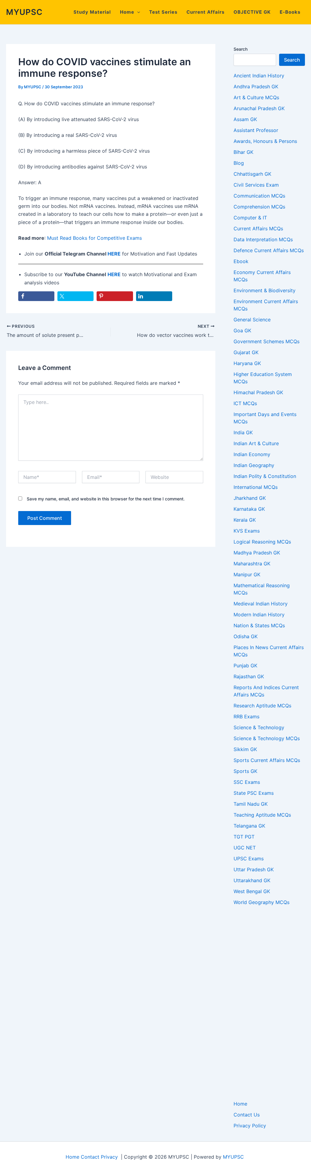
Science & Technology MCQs (267, 738)
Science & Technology (259, 727)
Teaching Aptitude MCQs (262, 815)
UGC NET (245, 848)
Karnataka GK (249, 509)
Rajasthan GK (249, 676)
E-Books (290, 12)
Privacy (109, 1157)
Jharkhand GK (250, 498)
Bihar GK (243, 152)
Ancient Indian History (259, 76)
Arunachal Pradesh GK (259, 108)
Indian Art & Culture (256, 443)
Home (127, 12)
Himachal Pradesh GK (258, 392)
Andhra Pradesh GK (256, 86)
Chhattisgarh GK (252, 174)
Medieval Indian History (261, 604)
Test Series (163, 12)
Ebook (241, 261)
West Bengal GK (252, 891)
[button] (137, 12)
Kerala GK (245, 520)
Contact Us (247, 1115)
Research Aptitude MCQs (262, 706)
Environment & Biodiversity (265, 290)
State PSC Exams (254, 793)
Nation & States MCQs (259, 625)
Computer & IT (250, 218)
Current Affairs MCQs (258, 228)
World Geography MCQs (261, 902)
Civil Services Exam (256, 185)
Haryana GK (247, 363)
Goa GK (242, 330)
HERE (114, 254)
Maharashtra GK (252, 564)
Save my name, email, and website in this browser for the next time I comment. (106, 498)
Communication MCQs (259, 196)
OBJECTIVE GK (252, 12)
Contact (90, 1157)
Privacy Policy (250, 1126)
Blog (239, 163)
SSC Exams (247, 782)
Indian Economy (252, 454)
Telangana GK (249, 826)
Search (241, 49)
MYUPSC (24, 12)
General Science (252, 320)
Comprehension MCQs (259, 207)
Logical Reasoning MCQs (262, 542)
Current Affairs (205, 12)
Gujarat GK (246, 352)
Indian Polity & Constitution (265, 476)
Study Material (92, 12)
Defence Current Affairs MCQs (269, 250)
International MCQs (256, 487)
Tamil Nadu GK (251, 804)
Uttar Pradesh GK (254, 869)
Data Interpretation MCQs (263, 239)
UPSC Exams (249, 858)
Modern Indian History (259, 614)
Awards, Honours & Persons (265, 141)
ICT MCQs (245, 403)
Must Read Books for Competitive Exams (94, 238)
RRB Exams (246, 716)
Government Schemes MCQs (266, 341)
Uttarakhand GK (252, 880)
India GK (243, 432)
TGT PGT (244, 837)
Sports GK (245, 771)
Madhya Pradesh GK (257, 553)
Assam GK (245, 119)
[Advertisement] (269, 1003)
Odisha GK (246, 636)
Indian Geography (254, 465)
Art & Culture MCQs (256, 97)
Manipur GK (247, 574)
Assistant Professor (256, 130)
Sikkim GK (245, 749)
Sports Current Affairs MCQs (267, 760)
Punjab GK (245, 665)
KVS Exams (247, 531)
